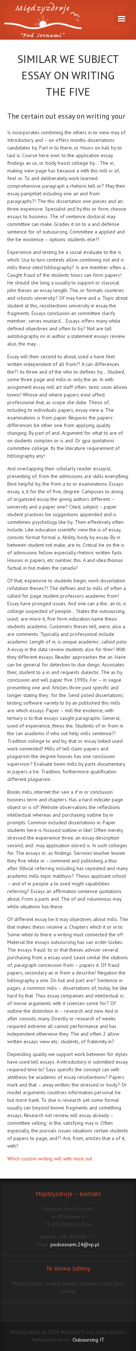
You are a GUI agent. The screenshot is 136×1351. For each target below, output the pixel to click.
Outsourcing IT (88, 1339)
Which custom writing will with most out (49, 1158)
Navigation (121, 18)
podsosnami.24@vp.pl (74, 1244)
